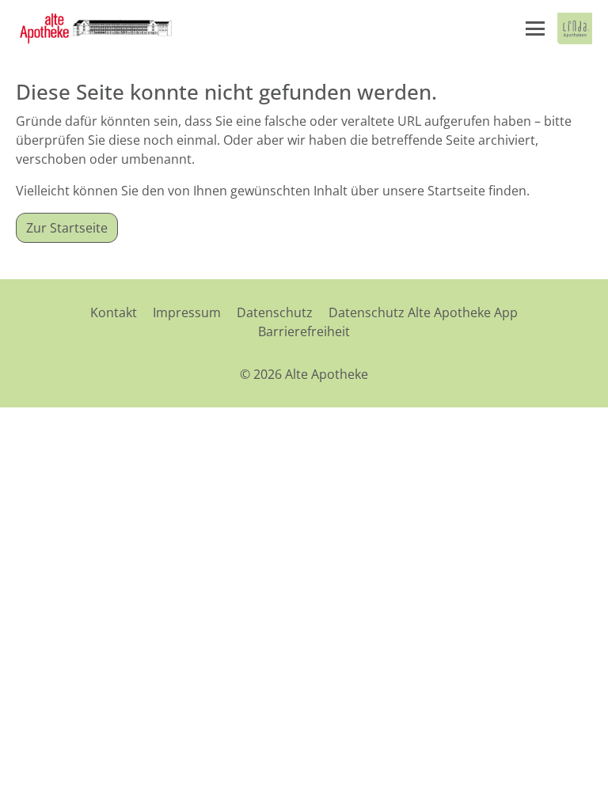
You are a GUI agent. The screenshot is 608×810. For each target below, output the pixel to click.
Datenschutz (275, 312)
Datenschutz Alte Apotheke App (423, 312)
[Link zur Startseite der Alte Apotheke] (94, 28)
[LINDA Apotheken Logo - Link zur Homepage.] (574, 28)
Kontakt (113, 312)
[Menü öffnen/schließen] (535, 28)
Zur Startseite (67, 228)
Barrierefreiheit (304, 331)
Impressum (187, 312)
